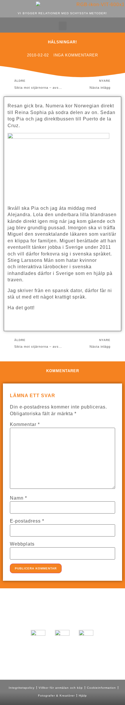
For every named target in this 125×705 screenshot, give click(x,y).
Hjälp (83, 695)
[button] (63, 26)
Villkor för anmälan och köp (61, 687)
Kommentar (25, 424)
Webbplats (22, 544)
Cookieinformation (101, 687)
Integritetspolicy (22, 687)
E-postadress (27, 521)
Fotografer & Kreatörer (56, 695)
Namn (18, 498)
